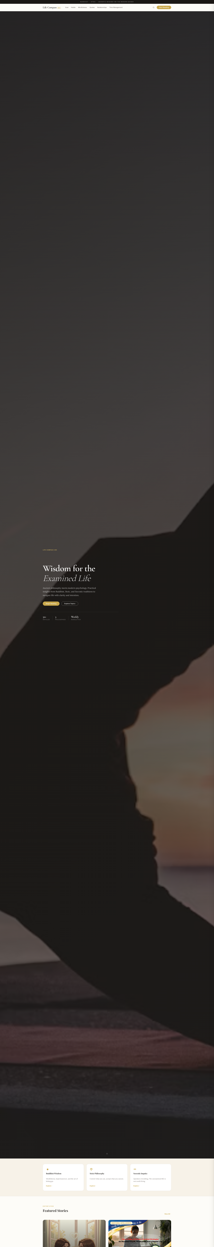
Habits (73, 7)
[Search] (154, 7)
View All (167, 1214)
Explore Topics (69, 603)
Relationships (102, 7)
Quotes (92, 7)
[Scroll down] (107, 1153)
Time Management (115, 7)
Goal (66, 7)
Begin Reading (51, 603)
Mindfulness (82, 7)
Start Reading (164, 7)
